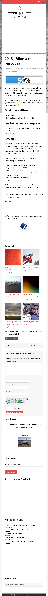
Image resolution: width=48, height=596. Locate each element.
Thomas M (27, 69)
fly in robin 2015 (11, 339)
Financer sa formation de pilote (16, 537)
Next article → (36, 346)
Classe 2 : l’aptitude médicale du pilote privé (20, 525)
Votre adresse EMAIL (13, 465)
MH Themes (32, 595)
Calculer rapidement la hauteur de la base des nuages (13, 324)
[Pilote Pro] (24, 18)
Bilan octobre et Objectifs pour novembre (10, 269)
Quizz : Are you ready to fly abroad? (30, 268)
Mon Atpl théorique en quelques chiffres (19, 541)
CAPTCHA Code (20, 408)
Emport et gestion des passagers (31, 323)
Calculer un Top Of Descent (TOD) (17, 529)
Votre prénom (10, 458)
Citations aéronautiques (13, 533)
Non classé (39, 69)
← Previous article (13, 346)
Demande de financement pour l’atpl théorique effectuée (31, 296)
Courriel (9, 385)
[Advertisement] (24, 37)
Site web (9, 391)
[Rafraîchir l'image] (27, 399)
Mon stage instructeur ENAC (13, 295)
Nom (8, 378)
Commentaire (11, 362)
